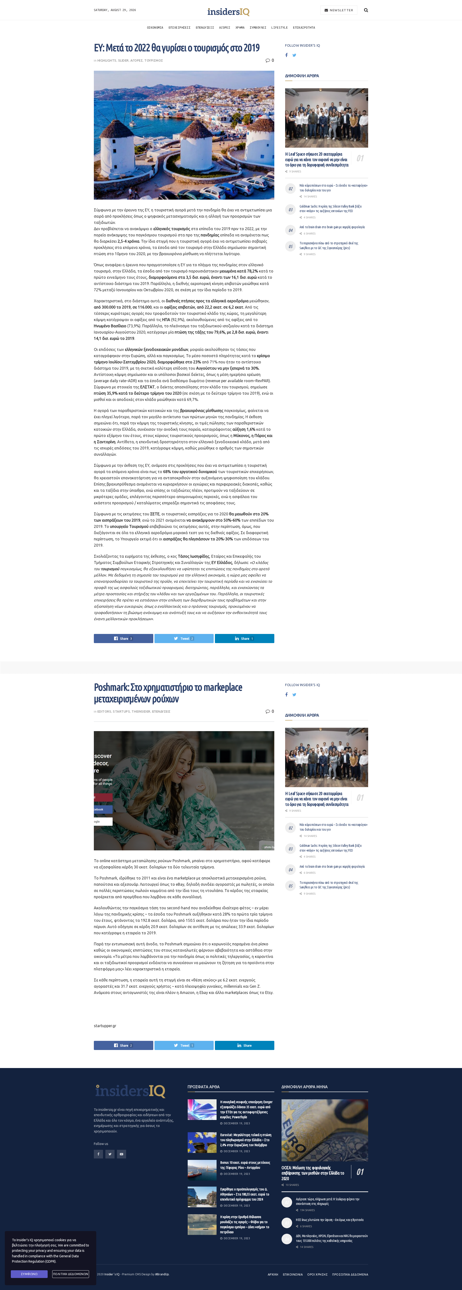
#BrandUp (162, 1274)
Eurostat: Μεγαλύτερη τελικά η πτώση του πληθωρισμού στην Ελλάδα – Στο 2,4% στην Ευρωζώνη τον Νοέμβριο (245, 1140)
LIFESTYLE (279, 27)
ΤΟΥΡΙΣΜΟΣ (153, 60)
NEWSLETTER (341, 10)
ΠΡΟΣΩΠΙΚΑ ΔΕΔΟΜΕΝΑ (350, 1274)
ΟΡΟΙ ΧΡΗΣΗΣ (317, 1274)
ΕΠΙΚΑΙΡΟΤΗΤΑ (304, 27)
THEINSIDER (141, 711)
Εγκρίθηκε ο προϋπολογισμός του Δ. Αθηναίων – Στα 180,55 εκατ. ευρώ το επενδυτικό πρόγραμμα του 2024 (244, 1194)
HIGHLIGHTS (106, 60)
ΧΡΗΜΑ (240, 27)
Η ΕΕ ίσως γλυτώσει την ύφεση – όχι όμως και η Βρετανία (330, 1220)
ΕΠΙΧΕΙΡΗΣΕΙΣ (180, 27)
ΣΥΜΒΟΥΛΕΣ (258, 27)
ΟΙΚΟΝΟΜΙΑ (155, 27)
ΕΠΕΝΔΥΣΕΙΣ (205, 27)
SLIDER (123, 60)
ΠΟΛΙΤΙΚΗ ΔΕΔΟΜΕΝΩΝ (70, 1274)
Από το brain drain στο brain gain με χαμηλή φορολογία (332, 227)
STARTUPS (121, 711)
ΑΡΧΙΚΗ (273, 1274)
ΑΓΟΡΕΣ (224, 27)
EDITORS (104, 711)
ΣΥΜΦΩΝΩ (29, 1274)
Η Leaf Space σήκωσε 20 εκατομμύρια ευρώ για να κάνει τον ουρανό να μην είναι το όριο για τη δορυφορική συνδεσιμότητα (316, 159)
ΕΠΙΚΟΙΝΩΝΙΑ (293, 1274)
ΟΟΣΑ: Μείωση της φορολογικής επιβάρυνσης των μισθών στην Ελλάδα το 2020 (313, 1173)
